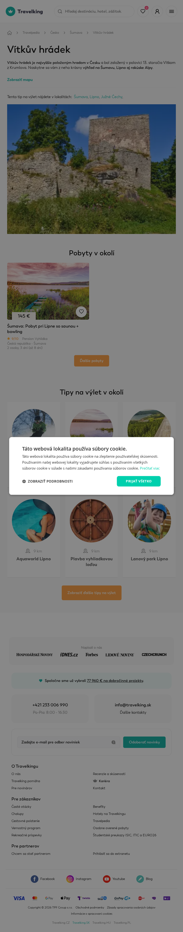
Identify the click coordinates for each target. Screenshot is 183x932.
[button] (47, 481)
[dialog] (91, 466)
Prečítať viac (150, 468)
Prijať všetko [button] (139, 481)
